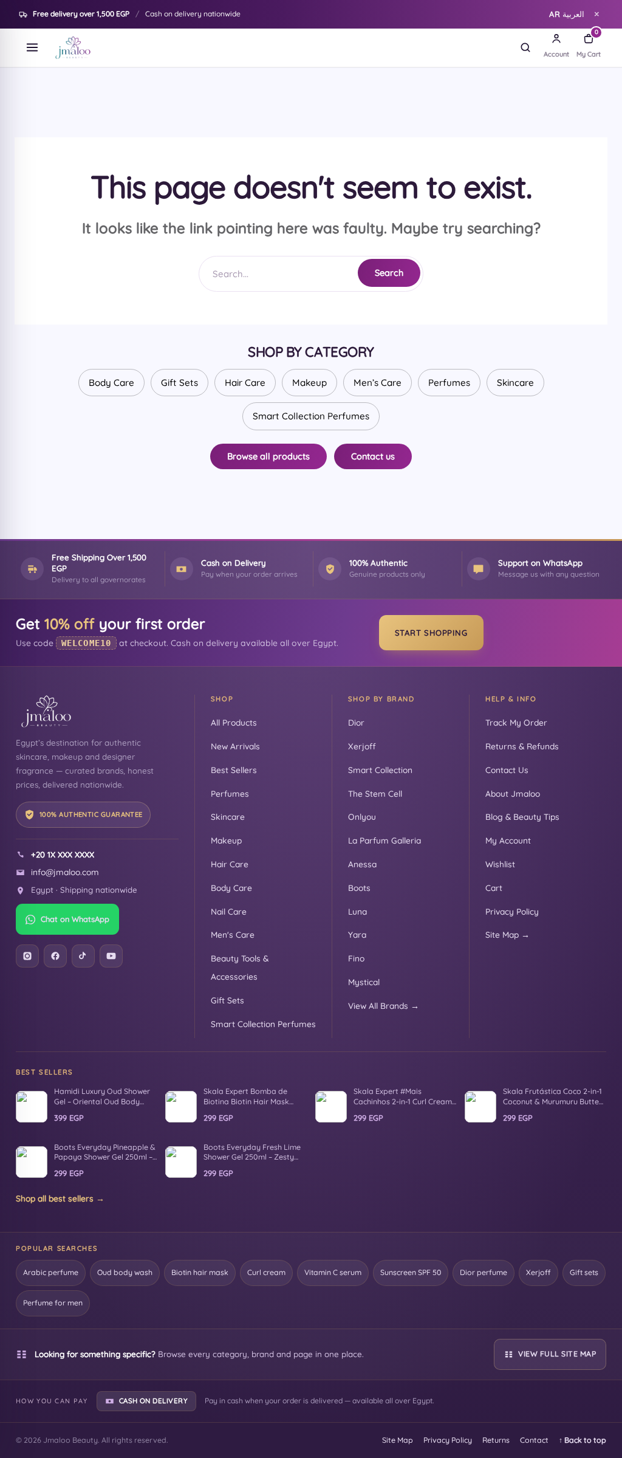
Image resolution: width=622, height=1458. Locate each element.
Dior (356, 722)
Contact (534, 1440)
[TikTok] (83, 956)
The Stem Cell (375, 793)
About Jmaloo (512, 793)
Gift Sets (179, 382)
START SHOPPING (431, 633)
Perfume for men (53, 1302)
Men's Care (233, 934)
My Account (508, 840)
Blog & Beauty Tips (522, 816)
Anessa (362, 864)
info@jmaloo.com (65, 872)
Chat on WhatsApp (75, 919)
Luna (357, 911)
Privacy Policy (512, 911)
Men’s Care (378, 382)
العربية (566, 14)
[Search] (525, 47)
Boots (359, 887)
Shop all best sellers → (60, 1198)
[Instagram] (27, 956)
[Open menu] (32, 47)
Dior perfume (483, 1272)
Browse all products (268, 456)
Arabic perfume (50, 1272)
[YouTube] (111, 956)
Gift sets (584, 1272)
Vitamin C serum (332, 1272)
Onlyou (362, 816)
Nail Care (229, 911)
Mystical (364, 982)
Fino (356, 958)
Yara (357, 934)
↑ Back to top (582, 1440)
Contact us (373, 456)
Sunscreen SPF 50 (410, 1272)
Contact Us (506, 770)
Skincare (515, 382)
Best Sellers (234, 770)
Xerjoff (362, 746)
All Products (234, 722)
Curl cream (266, 1272)
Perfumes (449, 382)
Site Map (397, 1440)
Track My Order (516, 722)
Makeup (309, 382)
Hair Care (245, 382)
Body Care (111, 382)
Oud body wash (124, 1272)
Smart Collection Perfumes (311, 416)
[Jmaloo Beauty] (73, 47)
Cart (493, 887)
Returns (496, 1440)
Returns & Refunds (522, 746)
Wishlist (500, 864)
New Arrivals (235, 746)
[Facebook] (55, 956)
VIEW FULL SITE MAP (557, 1353)
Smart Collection (380, 770)
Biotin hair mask (199, 1272)
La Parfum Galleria (384, 840)
